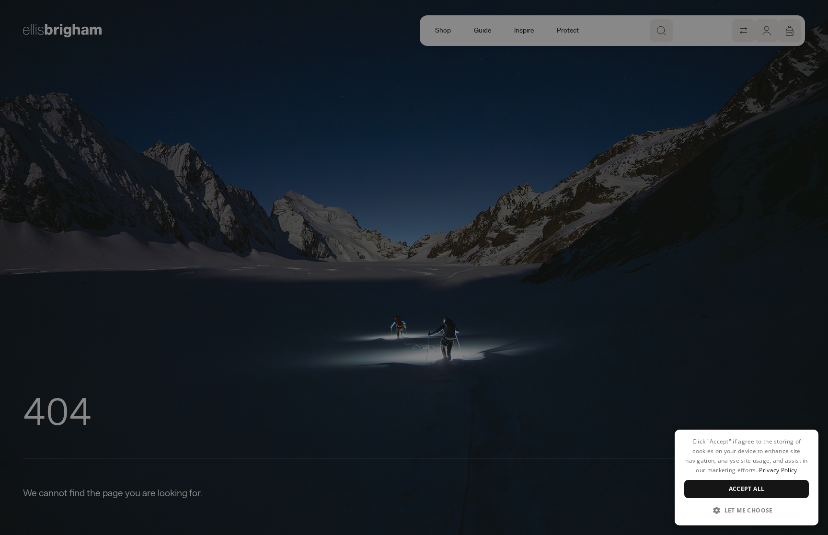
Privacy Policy (778, 470)
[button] (746, 510)
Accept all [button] (747, 489)
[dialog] (746, 477)
